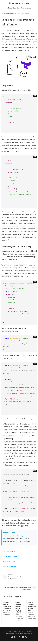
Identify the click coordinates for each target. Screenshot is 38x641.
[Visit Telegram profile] (23, 637)
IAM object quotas (10, 556)
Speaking (16, 8)
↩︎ (17, 551)
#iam (22, 13)
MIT (31, 633)
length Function (9, 561)
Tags (22, 8)
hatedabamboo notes (19, 3)
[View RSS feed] (12, 637)
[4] (17, 447)
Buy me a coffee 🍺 (27, 631)
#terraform (26, 13)
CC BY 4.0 (20, 633)
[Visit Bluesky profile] (26, 637)
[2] (8, 240)
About (9, 8)
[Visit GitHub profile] (15, 637)
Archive (28, 8)
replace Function (10, 566)
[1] (8, 145)
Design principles (10, 551)
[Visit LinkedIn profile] (19, 637)
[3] (26, 264)
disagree (22, 536)
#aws (19, 13)
